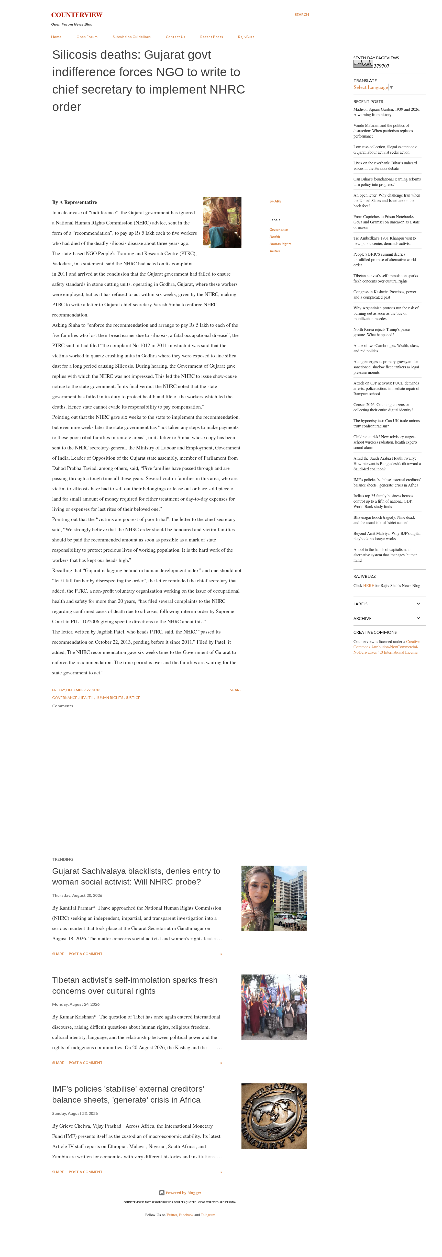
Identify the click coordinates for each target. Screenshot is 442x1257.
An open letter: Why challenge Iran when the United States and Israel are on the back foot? (386, 200)
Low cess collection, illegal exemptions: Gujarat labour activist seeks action (385, 149)
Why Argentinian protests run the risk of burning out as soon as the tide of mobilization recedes (385, 313)
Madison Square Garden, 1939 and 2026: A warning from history (386, 111)
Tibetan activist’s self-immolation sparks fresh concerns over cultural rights (385, 278)
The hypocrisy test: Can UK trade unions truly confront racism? (386, 423)
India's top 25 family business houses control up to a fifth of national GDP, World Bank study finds (383, 501)
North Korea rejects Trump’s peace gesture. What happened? (381, 331)
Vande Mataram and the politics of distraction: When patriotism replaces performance (383, 130)
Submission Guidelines (132, 37)
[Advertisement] (180, 156)
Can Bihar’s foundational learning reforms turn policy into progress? (387, 181)
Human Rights (280, 244)
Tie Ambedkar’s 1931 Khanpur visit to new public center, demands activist (384, 240)
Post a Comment (86, 954)
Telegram (208, 1214)
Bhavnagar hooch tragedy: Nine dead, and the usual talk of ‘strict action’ (384, 519)
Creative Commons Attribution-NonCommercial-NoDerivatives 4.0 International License (386, 647)
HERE (368, 585)
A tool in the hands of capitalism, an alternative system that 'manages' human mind (385, 555)
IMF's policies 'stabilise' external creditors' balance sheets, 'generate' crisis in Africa (387, 482)
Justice (275, 251)
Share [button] (275, 201)
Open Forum (86, 37)
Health (275, 236)
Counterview (77, 14)
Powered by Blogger (183, 1192)
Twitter (172, 1214)
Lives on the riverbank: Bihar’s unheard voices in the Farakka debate (385, 165)
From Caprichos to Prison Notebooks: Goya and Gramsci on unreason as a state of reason (386, 222)
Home (56, 37)
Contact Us (175, 37)
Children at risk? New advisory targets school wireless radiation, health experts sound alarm (385, 442)
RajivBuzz (246, 37)
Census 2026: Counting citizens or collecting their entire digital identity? (383, 407)
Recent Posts (211, 37)
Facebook (186, 1214)
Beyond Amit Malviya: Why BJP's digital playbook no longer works (387, 535)
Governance (279, 229)
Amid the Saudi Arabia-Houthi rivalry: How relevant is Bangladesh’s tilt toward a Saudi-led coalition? (387, 463)
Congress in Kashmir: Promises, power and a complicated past (384, 294)
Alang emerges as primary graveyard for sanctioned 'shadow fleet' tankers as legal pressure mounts (386, 367)
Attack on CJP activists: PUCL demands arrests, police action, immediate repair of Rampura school (386, 388)
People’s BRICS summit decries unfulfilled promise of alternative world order (384, 259)
